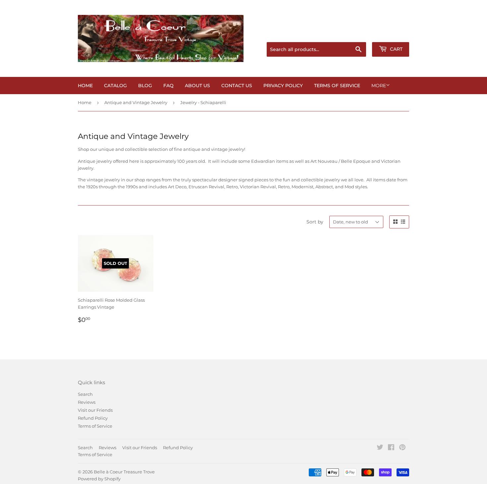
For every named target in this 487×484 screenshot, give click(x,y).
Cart (396, 49)
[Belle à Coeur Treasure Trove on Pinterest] (402, 448)
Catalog (115, 86)
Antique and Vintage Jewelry (135, 102)
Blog (145, 86)
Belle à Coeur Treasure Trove (124, 471)
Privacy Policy (283, 86)
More (378, 86)
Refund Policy (93, 418)
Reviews (86, 402)
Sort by (314, 222)
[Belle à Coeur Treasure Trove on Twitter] (380, 448)
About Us (197, 86)
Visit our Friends (95, 410)
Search (85, 394)
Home (85, 86)
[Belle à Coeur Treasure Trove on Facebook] (391, 448)
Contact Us (236, 86)
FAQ (168, 86)
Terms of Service (337, 86)
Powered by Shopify (99, 478)
